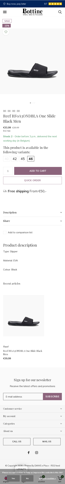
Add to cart (38, 170)
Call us (16, 441)
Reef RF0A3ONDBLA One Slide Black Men (22, 352)
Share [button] (6, 220)
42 (15, 159)
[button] (4, 12)
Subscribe (52, 396)
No (27, 478)
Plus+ (46, 465)
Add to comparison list (20, 232)
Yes (13, 478)
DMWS (38, 465)
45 (23, 159)
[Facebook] (29, 452)
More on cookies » (47, 478)
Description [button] (10, 212)
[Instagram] (36, 452)
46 (31, 159)
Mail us (46, 441)
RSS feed (55, 465)
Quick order (32, 180)
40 (7, 159)
